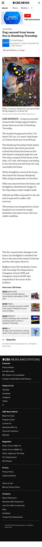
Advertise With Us (9, 427)
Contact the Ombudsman (12, 517)
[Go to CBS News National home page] (21, 3)
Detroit (5, 8)
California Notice (9, 476)
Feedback (6, 513)
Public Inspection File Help (13, 453)
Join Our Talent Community (13, 505)
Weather (24, 8)
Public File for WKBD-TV (12, 450)
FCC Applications (9, 457)
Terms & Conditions (10, 431)
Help (4, 509)
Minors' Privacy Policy (11, 487)
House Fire (11, 339)
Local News (7, 29)
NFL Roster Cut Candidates (13, 375)
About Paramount (9, 498)
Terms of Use (7, 483)
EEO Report (7, 461)
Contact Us (6, 423)
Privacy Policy (8, 472)
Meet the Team (8, 416)
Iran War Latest (8, 371)
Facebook (6, 394)
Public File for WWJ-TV (11, 446)
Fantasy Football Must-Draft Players (16, 379)
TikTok (4, 401)
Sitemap (5, 435)
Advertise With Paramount (13, 502)
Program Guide (8, 420)
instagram (6, 397)
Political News (8, 367)
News (15, 8)
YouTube (5, 390)
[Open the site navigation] (7, 3)
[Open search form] (39, 3)
